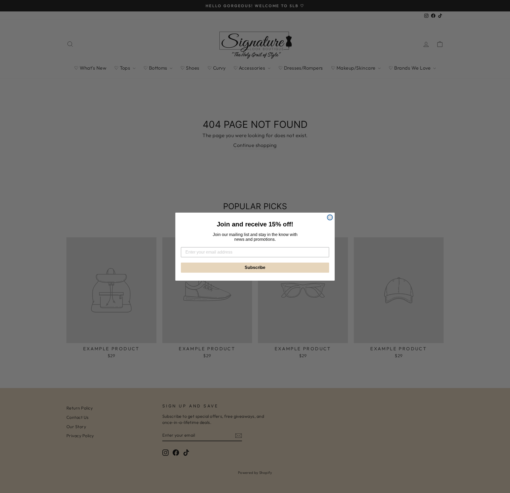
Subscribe (255, 267)
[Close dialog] (330, 217)
